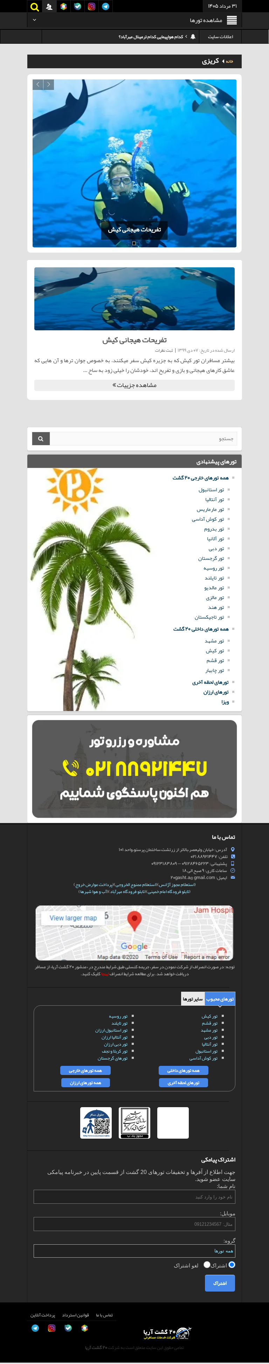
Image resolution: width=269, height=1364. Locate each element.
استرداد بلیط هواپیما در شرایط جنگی (152, 38)
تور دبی (216, 548)
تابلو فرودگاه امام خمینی (168, 891)
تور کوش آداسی (208, 519)
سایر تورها (193, 999)
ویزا (225, 701)
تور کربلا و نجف (114, 1051)
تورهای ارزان (216, 692)
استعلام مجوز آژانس (176, 884)
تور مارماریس (210, 509)
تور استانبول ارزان (111, 1030)
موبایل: (227, 1213)
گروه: (229, 1241)
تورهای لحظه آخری (210, 682)
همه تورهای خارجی (85, 1070)
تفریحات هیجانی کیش (132, 229)
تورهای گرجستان (112, 1058)
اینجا (105, 973)
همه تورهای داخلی (183, 1070)
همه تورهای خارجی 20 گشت (201, 477)
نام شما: (226, 1186)
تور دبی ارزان (115, 1044)
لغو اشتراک (187, 1265)
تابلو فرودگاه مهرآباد (127, 891)
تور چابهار (214, 670)
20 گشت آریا (96, 1347)
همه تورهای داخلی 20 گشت (201, 629)
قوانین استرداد (75, 1315)
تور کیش (215, 650)
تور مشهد (214, 640)
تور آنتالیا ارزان (114, 1037)
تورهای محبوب (220, 999)
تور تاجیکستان (209, 617)
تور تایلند (214, 577)
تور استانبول (211, 489)
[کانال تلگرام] (12, 1330)
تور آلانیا (215, 538)
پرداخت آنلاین (42, 1315)
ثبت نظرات (164, 350)
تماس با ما (104, 1315)
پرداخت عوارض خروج (93, 884)
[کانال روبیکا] (12, 1299)
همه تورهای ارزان (85, 1082)
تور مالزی (215, 597)
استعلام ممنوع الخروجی (136, 884)
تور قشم (215, 660)
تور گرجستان (211, 558)
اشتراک (219, 1265)
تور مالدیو (214, 587)
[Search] (41, 438)
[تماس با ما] (12, 1283)
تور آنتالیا (214, 499)
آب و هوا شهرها (93, 891)
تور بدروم (214, 528)
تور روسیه (214, 568)
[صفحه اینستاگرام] (12, 1346)
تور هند (216, 607)
